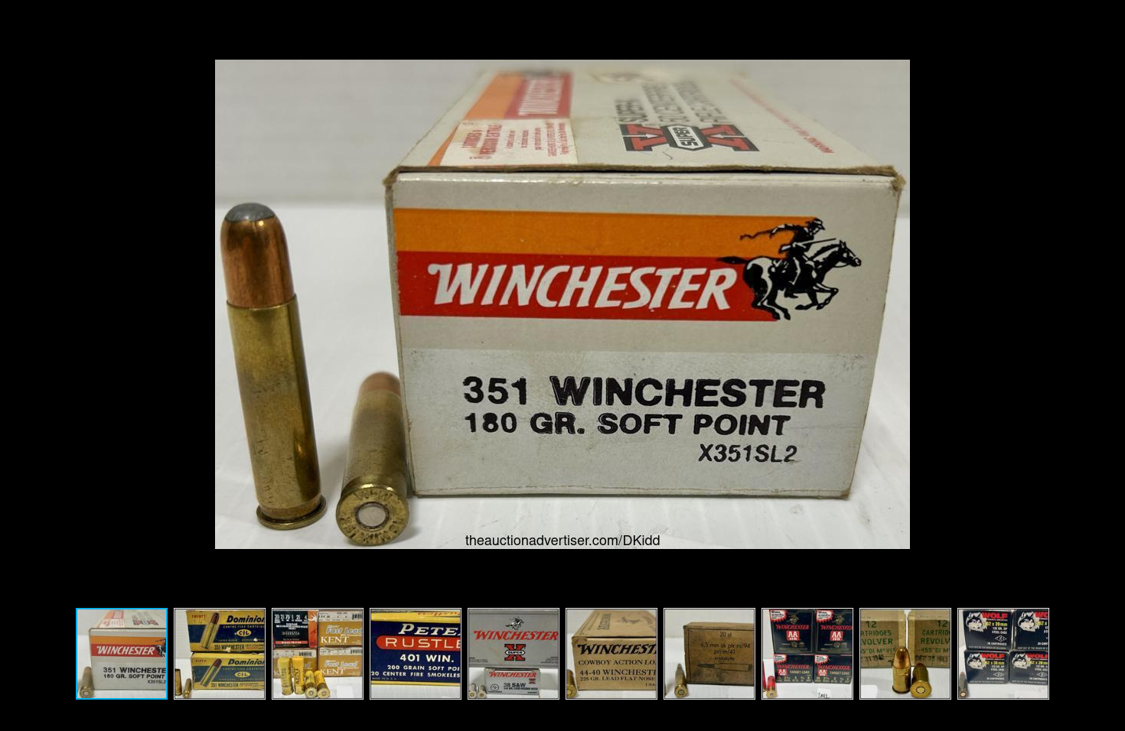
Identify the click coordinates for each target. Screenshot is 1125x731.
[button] (1105, 304)
